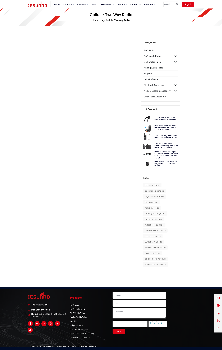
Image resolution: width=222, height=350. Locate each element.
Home (57, 4)
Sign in (188, 4)
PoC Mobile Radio (152, 56)
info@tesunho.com (40, 309)
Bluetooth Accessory (154, 85)
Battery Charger (151, 202)
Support (121, 4)
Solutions (81, 4)
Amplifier (148, 73)
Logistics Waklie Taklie (154, 196)
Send (119, 331)
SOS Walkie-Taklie (152, 185)
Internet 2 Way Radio (153, 219)
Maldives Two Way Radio (155, 230)
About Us (148, 4)
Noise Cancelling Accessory (157, 90)
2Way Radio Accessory (155, 96)
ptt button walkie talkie (154, 191)
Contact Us (135, 4)
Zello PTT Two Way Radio (155, 259)
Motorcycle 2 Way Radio (155, 213)
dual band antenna (153, 236)
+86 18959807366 (40, 304)
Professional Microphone (155, 264)
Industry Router (151, 79)
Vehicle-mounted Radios (155, 247)
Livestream (106, 4)
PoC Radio (149, 50)
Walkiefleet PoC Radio (154, 225)
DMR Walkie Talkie (152, 62)
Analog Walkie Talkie (153, 67)
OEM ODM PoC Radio (153, 242)
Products (67, 4)
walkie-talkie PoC (152, 208)
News (93, 4)
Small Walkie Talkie (152, 253)
